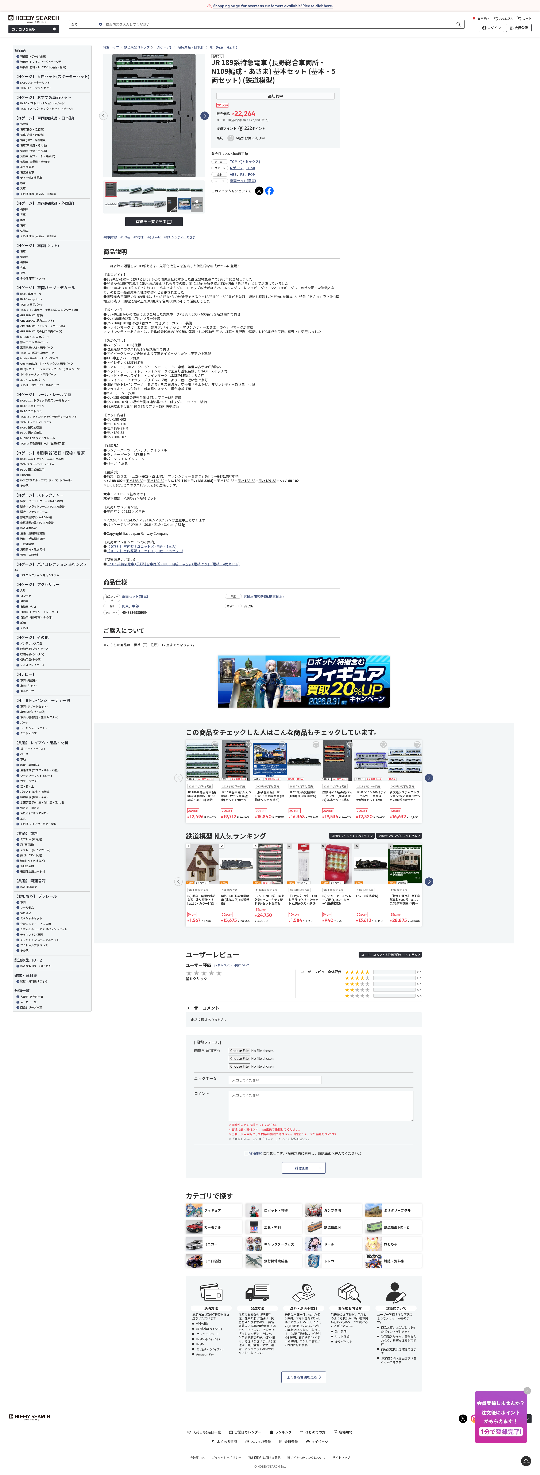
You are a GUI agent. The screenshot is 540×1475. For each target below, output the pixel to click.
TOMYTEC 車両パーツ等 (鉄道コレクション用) (49, 310)
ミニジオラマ (28, 733)
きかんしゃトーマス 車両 (35, 924)
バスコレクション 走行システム (39, 575)
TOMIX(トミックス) (245, 161)
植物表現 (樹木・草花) (34, 797)
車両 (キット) (28, 686)
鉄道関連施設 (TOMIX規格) (37, 522)
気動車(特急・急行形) (33, 151)
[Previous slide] (103, 115)
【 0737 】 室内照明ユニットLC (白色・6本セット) (145, 550)
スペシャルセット (31, 918)
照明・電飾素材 (29, 555)
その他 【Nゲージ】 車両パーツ (39, 385)
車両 (23, 902)
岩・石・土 (27, 786)
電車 (23, 225)
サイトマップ (341, 1457)
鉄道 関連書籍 (28, 887)
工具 (23, 819)
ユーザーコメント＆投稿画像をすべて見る (389, 954)
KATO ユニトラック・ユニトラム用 (42, 459)
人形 (23, 590)
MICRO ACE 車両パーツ (34, 337)
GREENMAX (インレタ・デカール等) (42, 326)
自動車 (24, 601)
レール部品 (27, 907)
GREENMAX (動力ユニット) (37, 320)
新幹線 (24, 124)
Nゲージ (236, 167)
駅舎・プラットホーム (34, 512)
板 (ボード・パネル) (32, 749)
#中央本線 (110, 237)
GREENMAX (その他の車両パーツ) (41, 331)
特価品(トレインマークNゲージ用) (41, 62)
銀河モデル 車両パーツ (34, 342)
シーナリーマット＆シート (36, 776)
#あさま (138, 237)
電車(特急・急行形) (32, 129)
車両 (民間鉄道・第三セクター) (39, 717)
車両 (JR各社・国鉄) (32, 712)
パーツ (24, 722)
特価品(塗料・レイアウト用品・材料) (43, 67)
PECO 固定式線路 (31, 433)
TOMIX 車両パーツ (31, 304)
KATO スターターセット (35, 83)
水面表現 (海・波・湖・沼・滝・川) (42, 802)
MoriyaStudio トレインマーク (39, 358)
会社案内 (196, 1457)
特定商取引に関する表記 (264, 1457)
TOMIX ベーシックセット (36, 88)
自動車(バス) (28, 607)
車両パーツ (27, 691)
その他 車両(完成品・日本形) (38, 194)
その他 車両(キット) (32, 278)
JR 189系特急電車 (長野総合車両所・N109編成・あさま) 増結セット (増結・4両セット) (173, 563)
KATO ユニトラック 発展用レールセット (45, 400)
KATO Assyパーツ (31, 299)
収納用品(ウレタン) (32, 654)
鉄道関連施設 (28, 528)
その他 (24, 486)
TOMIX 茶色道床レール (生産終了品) (42, 443)
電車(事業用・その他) (33, 145)
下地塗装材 (27, 866)
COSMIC (25, 475)
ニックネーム (205, 1078)
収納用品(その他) (31, 659)
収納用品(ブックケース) (35, 649)
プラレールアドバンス (34, 945)
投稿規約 (256, 1153)
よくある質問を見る (302, 1377)
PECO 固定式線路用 (32, 469)
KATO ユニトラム (31, 411)
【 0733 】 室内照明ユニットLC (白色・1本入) (142, 546)
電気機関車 (27, 172)
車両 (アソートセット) (34, 706)
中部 (135, 606)
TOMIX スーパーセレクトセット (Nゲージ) (46, 109)
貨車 (23, 188)
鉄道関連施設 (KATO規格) (36, 517)
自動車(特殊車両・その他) (36, 617)
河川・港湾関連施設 (32, 539)
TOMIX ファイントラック (36, 422)
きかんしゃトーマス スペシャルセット (43, 929)
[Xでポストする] (259, 191)
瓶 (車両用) (27, 844)
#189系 (125, 237)
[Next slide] (204, 115)
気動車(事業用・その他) (35, 162)
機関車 (24, 209)
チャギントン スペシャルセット (39, 940)
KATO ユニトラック (32, 406)
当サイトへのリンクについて (306, 1457)
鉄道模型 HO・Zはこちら (35, 966)
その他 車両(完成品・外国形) (38, 236)
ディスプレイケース (32, 665)
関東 (125, 606)
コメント (201, 1093)
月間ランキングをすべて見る (398, 836)
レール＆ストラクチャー (35, 728)
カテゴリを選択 (23, 29)
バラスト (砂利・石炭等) (35, 792)
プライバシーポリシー (226, 1457)
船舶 (23, 623)
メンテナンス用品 (31, 643)
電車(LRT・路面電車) (33, 140)
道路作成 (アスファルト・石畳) (39, 770)
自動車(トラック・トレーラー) (39, 612)
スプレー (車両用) (31, 839)
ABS (233, 174)
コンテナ (25, 596)
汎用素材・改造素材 (32, 549)
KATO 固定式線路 (31, 427)
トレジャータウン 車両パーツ (38, 374)
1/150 (250, 167)
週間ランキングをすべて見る (351, 836)
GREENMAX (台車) (31, 315)
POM (252, 174)
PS (242, 174)
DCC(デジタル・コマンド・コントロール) (46, 480)
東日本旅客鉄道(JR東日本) (263, 596)
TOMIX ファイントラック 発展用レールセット (48, 417)
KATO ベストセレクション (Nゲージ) (43, 103)
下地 (23, 759)
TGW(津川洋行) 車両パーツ (37, 353)
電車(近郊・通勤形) (32, 135)
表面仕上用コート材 (32, 871)
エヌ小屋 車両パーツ (33, 380)
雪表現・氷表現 (29, 808)
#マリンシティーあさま (179, 237)
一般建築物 (27, 544)
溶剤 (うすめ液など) (32, 861)
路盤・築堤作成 (29, 765)
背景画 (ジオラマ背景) (34, 813)
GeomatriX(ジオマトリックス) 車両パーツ (46, 363)
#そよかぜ (154, 237)
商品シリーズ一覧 (31, 1007)
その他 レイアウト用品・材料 (38, 824)
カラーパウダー (29, 781)
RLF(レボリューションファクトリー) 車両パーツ (50, 369)
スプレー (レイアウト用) (35, 850)
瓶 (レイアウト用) (31, 855)
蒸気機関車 (27, 167)
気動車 (24, 231)
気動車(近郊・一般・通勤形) (37, 156)
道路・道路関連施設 (32, 533)
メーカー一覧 (28, 1002)
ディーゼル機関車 (31, 178)
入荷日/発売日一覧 (31, 997)
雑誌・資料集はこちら (34, 981)
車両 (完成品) (28, 680)
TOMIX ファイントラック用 (37, 464)
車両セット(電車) (243, 180)
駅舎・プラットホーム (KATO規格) (41, 501)
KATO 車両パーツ (31, 294)
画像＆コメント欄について (232, 965)
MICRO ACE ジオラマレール (37, 438)
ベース (24, 754)
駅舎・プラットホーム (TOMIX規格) (42, 506)
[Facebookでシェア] (269, 191)
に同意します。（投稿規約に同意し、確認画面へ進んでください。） (306, 1153)
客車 (23, 183)
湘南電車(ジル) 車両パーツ (36, 347)
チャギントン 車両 (31, 934)
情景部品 (25, 913)
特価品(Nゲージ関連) (33, 56)
